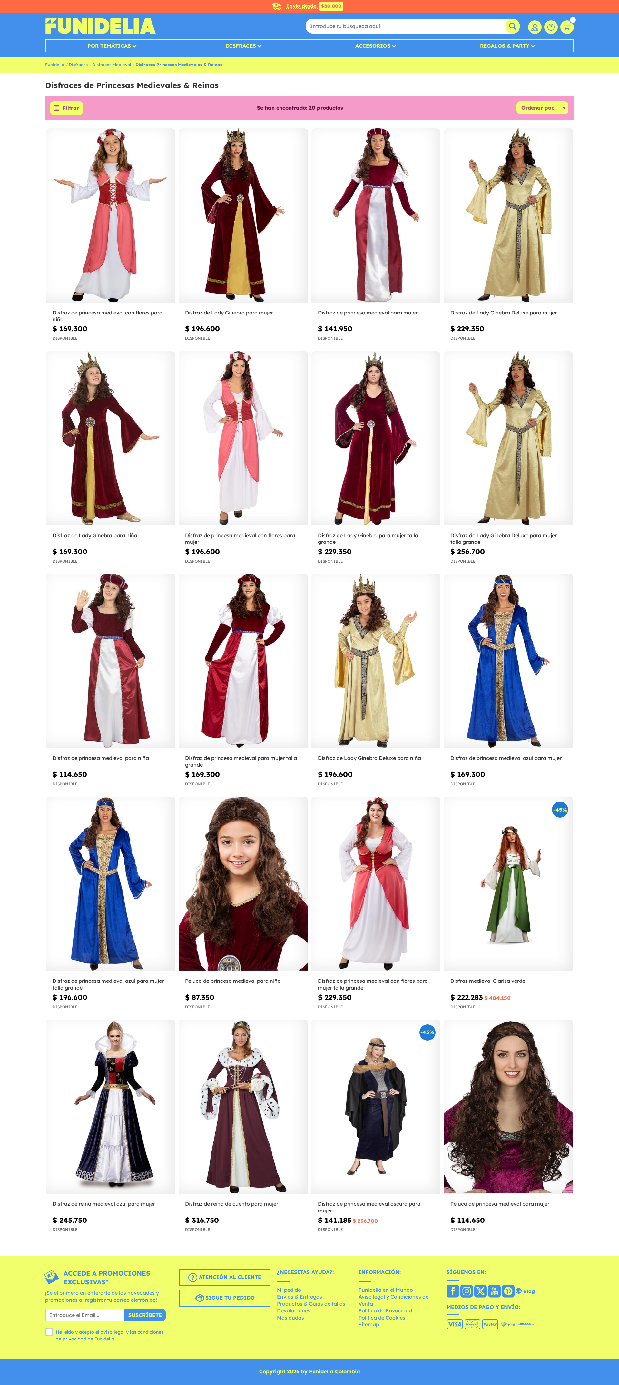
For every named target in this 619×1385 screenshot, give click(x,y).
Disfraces (241, 45)
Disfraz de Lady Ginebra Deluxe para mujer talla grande (503, 538)
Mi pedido (289, 1290)
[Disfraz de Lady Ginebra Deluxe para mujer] (508, 215)
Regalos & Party (504, 45)
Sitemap (369, 1324)
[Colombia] (453, 1292)
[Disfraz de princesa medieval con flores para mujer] (243, 438)
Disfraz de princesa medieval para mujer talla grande (241, 761)
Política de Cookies (382, 1317)
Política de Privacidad (385, 1310)
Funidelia (54, 64)
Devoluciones (293, 1310)
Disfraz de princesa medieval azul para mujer (506, 758)
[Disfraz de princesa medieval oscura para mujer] (375, 1107)
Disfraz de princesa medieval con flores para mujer (240, 538)
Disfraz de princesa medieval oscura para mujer (369, 1207)
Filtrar (71, 108)
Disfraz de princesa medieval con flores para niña (107, 316)
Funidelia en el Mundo (386, 1290)
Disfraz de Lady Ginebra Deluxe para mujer (503, 312)
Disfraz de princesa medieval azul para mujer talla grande (108, 984)
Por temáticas (109, 45)
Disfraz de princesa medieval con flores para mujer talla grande (373, 984)
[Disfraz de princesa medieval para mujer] (375, 215)
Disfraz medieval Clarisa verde (487, 981)
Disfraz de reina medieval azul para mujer (104, 1204)
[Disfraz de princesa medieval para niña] (110, 661)
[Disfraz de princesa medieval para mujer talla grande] (243, 661)
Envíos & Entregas (299, 1296)
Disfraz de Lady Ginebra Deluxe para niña (369, 758)
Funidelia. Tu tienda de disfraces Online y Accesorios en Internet (100, 26)
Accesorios (372, 45)
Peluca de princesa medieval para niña (233, 981)
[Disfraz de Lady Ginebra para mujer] (243, 215)
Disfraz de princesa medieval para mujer (368, 312)
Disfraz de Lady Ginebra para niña (95, 535)
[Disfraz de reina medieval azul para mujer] (110, 1107)
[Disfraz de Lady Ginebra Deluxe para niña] (375, 661)
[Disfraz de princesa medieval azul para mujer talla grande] (110, 884)
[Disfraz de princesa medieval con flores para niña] (110, 215)
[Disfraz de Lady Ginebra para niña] (110, 438)
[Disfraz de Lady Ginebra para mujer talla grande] (375, 438)
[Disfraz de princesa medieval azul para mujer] (508, 661)
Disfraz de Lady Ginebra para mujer (229, 312)
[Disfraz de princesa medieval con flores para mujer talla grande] (375, 884)
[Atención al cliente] (551, 27)
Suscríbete (145, 1315)
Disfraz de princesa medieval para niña (101, 758)
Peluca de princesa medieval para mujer (499, 1204)
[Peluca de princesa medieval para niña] (243, 884)
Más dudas (290, 1317)
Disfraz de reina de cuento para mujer (231, 1204)
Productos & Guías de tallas (311, 1303)
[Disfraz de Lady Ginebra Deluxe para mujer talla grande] (508, 438)
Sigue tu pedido (229, 1297)
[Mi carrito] (567, 27)
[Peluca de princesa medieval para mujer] (508, 1107)
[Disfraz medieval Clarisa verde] (508, 884)
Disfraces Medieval (111, 64)
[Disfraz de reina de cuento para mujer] (243, 1107)
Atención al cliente (229, 1277)
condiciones (150, 1332)
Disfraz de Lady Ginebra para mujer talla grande (368, 538)
